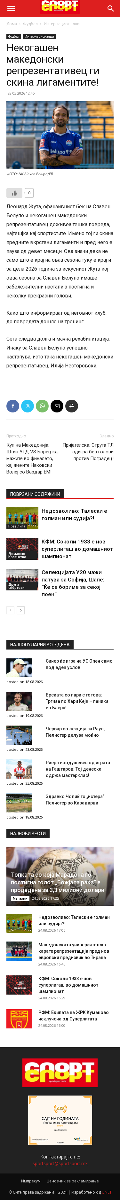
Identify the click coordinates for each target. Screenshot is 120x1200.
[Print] (71, 406)
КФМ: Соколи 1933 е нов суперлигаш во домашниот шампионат (77, 548)
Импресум (31, 1181)
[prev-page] (10, 610)
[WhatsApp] (42, 406)
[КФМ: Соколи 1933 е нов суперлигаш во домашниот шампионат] (22, 549)
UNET (107, 1192)
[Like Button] (14, 193)
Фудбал (30, 24)
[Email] (57, 406)
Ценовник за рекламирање (73, 1181)
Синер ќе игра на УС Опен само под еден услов (79, 664)
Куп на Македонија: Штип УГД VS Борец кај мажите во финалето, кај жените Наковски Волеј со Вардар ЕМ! (32, 458)
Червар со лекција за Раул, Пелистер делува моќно (75, 732)
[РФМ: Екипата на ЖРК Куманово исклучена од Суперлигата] (19, 1018)
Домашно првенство (17, 555)
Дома (11, 24)
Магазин (20, 898)
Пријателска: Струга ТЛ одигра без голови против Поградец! (88, 451)
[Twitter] (27, 406)
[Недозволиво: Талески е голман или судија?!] (22, 518)
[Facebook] (12, 406)
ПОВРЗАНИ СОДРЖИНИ (35, 494)
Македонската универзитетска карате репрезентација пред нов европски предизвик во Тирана (73, 951)
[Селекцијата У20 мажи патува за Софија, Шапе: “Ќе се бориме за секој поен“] (22, 580)
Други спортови (16, 586)
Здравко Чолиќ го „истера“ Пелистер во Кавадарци (75, 799)
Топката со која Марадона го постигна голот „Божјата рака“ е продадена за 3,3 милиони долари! (58, 882)
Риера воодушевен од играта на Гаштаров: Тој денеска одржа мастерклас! (78, 769)
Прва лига (16, 526)
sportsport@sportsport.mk (60, 1163)
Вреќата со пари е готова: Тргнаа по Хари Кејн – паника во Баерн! (77, 701)
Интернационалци (62, 24)
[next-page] (21, 610)
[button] (11, 8)
